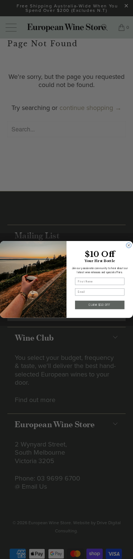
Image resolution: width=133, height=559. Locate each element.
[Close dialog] (129, 245)
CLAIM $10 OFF (99, 305)
